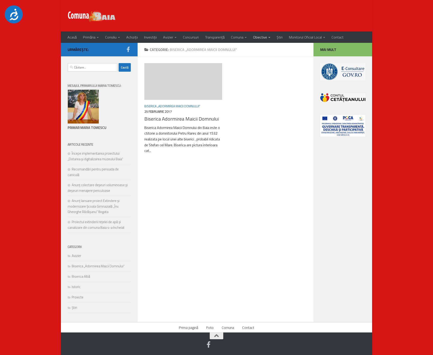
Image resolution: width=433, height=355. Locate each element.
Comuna (237, 37)
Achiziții (132, 37)
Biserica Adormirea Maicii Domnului (181, 119)
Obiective (260, 37)
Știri (280, 37)
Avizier (168, 37)
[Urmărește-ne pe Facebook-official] (128, 49)
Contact (337, 37)
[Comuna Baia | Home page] (92, 16)
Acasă (72, 37)
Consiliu (111, 37)
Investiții (150, 37)
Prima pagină (188, 327)
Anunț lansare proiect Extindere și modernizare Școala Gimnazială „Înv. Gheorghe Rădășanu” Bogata (94, 206)
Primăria (89, 37)
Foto (210, 327)
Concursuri (191, 37)
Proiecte (77, 297)
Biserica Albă (81, 276)
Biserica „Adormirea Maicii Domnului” (172, 106)
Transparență (215, 37)
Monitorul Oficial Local (305, 37)
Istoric (76, 286)
